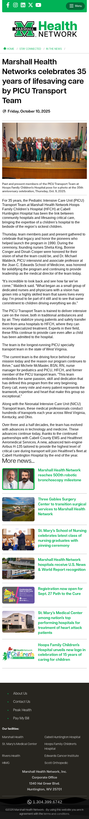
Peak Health (22, 710)
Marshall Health (12, 737)
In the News (54, 49)
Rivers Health (11, 756)
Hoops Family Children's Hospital (60, 747)
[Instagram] (15, 5)
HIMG (6, 763)
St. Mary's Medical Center (19, 744)
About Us (20, 693)
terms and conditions (56, 814)
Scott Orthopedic (56, 763)
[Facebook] (8, 5)
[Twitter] (30, 5)
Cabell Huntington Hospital (62, 737)
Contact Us (21, 702)
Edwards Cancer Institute (61, 756)
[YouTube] (38, 5)
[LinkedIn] (23, 5)
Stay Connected (30, 49)
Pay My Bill (21, 718)
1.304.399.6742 (47, 802)
